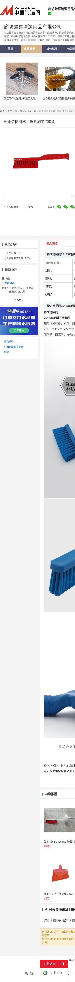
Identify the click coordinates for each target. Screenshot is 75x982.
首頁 (2, 111)
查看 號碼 (9, 283)
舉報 (30, 207)
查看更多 (19, 300)
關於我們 (29, 973)
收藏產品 (13, 207)
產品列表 (12, 111)
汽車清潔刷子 (52, 920)
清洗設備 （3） (14, 253)
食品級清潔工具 (28, 111)
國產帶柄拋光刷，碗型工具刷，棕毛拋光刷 (27, 98)
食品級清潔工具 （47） (18, 258)
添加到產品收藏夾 (13, 347)
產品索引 (9, 341)
